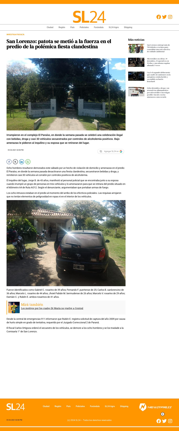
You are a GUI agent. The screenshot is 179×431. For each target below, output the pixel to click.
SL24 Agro (114, 27)
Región (62, 27)
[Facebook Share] (9, 161)
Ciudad (50, 27)
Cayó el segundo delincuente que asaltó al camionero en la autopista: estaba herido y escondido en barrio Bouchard (158, 77)
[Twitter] (164, 17)
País (72, 27)
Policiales (84, 27)
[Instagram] (170, 17)
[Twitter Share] (15, 161)
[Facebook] (158, 17)
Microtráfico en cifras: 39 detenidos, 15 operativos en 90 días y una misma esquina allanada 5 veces (158, 62)
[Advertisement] (66, 367)
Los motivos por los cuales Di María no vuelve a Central (52, 308)
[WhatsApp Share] (27, 161)
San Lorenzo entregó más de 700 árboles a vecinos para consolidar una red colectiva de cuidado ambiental (158, 48)
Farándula (99, 27)
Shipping (128, 27)
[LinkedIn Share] (21, 161)
